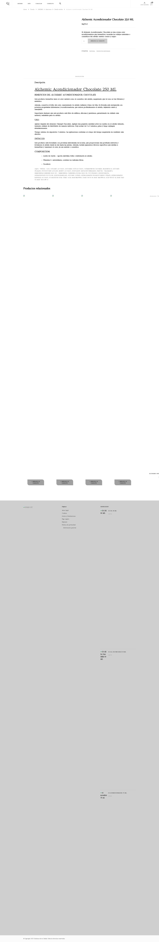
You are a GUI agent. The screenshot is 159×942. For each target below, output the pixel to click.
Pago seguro (65, 519)
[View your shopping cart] (151, 3)
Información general (69, 528)
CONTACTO (50, 3)
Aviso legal (65, 510)
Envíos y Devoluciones (69, 516)
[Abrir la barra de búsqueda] (56, 3)
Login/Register (145, 4)
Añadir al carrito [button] (36, 482)
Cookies (64, 513)
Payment (64, 522)
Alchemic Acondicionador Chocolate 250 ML (75, 89)
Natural (92, 51)
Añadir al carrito (98, 41)
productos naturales (103, 51)
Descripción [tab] (79, 76)
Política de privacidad (69, 525)
